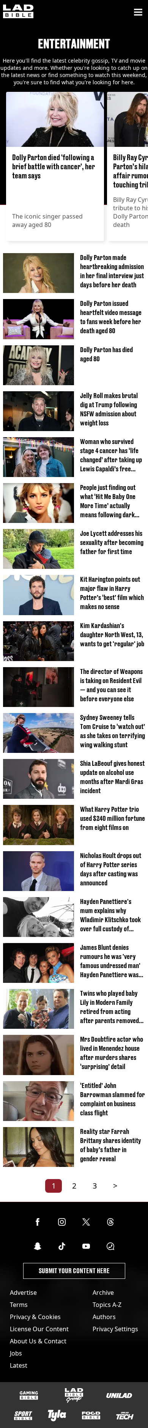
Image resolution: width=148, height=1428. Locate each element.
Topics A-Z (107, 1304)
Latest (18, 1365)
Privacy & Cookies (35, 1317)
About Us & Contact (38, 1341)
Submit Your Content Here (74, 1271)
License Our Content (39, 1329)
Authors (104, 1317)
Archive (103, 1292)
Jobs (16, 1353)
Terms (19, 1304)
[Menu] (138, 12)
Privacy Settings (115, 1329)
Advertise (23, 1292)
